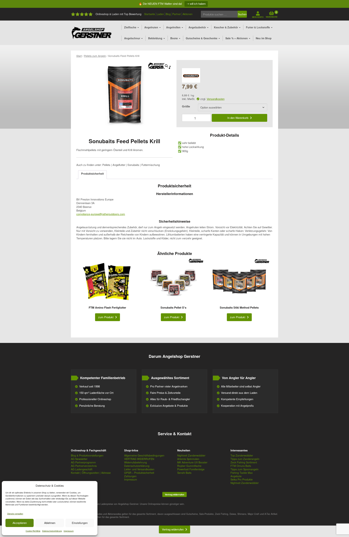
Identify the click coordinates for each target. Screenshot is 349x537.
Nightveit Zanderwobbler (191, 455)
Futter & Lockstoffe (258, 27)
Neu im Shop (264, 38)
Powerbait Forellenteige (190, 469)
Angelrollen (173, 27)
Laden (160, 14)
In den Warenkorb (237, 118)
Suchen (242, 14)
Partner (176, 14)
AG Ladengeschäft (81, 469)
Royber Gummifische (189, 466)
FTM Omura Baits (240, 466)
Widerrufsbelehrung (135, 462)
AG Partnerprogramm (83, 462)
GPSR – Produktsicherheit (139, 472)
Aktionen (187, 14)
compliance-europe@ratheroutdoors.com (100, 214)
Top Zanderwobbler (241, 455)
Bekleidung (155, 38)
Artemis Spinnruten (188, 459)
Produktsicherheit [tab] (92, 174)
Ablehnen (49, 523)
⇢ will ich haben (196, 3)
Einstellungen (80, 523)
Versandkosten (215, 99)
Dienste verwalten (15, 513)
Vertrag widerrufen (174, 494)
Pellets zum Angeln (95, 56)
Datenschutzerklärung (52, 530)
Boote (174, 38)
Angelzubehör (197, 27)
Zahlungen (130, 476)
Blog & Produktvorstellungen (87, 455)
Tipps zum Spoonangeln (244, 469)
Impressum (69, 530)
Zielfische (130, 27)
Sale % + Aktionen (236, 38)
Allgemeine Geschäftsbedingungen (144, 455)
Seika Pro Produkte (241, 479)
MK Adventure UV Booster (192, 462)
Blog (168, 14)
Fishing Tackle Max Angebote (241, 474)
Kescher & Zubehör (226, 27)
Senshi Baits (184, 472)
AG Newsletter (79, 459)
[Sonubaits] (191, 75)
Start (79, 56)
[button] (166, 66)
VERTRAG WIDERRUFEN (139, 459)
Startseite (149, 14)
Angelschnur (132, 38)
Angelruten (151, 27)
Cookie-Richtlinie (33, 530)
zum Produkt (105, 317)
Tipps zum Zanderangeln (244, 459)
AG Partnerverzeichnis (84, 466)
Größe (186, 106)
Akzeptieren (20, 523)
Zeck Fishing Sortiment (243, 462)
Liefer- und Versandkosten (139, 469)
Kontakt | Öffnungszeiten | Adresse (91, 472)
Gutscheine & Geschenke (202, 38)
